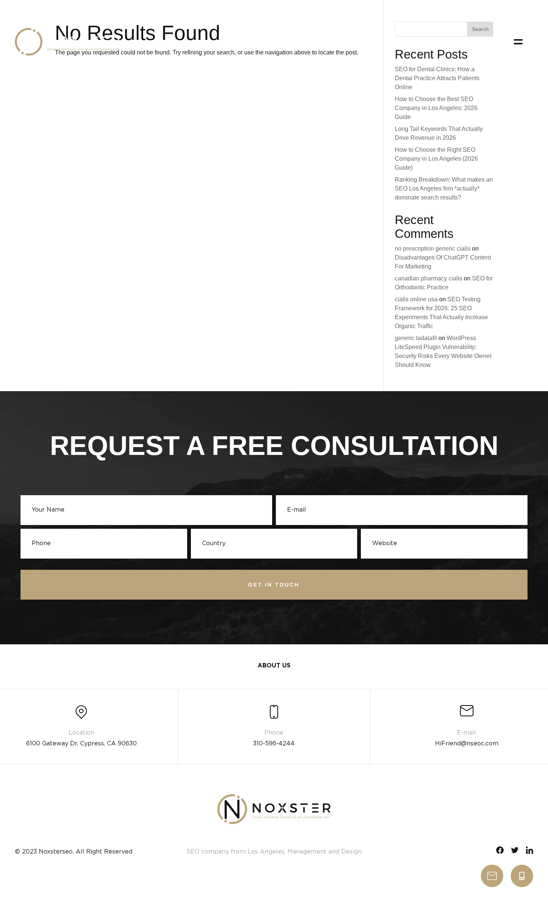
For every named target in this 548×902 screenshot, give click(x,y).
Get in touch (273, 585)
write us (492, 875)
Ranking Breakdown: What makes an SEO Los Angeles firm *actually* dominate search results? (444, 188)
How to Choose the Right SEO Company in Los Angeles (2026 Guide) (436, 159)
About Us (274, 666)
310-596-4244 (521, 875)
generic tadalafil (416, 338)
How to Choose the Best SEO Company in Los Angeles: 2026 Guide (436, 108)
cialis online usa (416, 299)
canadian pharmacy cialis (428, 278)
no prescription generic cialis (432, 248)
